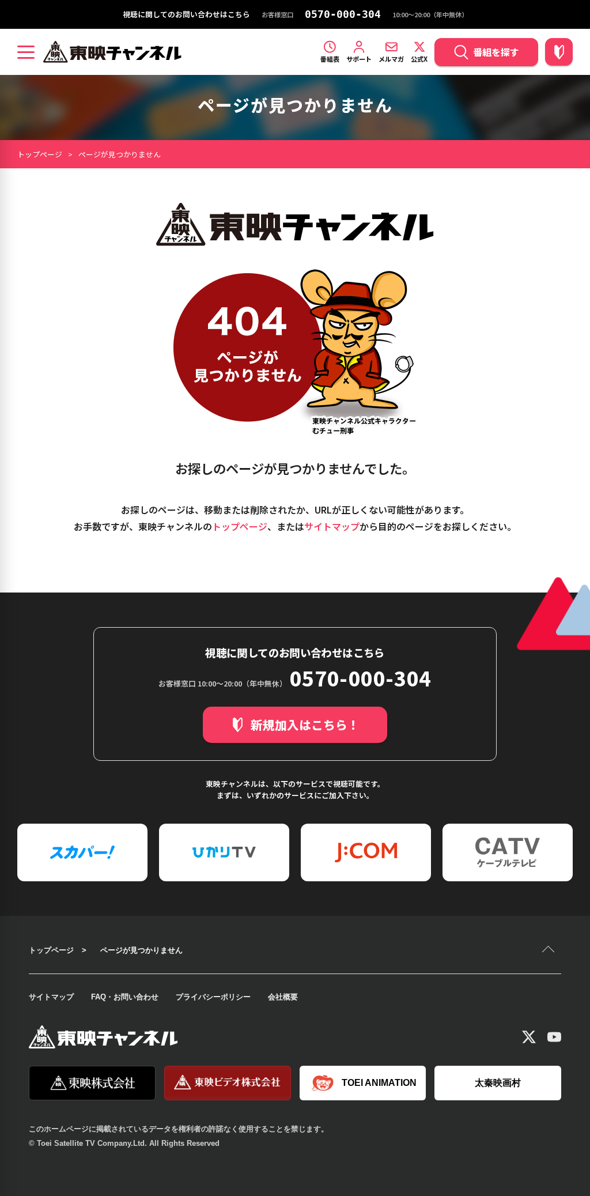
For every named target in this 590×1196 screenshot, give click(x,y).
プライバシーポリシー (213, 997)
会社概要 (283, 997)
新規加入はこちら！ (305, 724)
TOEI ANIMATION (379, 1083)
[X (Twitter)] (529, 1037)
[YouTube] (554, 1037)
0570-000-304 (343, 14)
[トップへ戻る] (549, 950)
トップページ (39, 154)
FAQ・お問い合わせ (124, 997)
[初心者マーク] (559, 52)
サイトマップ (332, 526)
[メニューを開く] (26, 52)
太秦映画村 (498, 1083)
